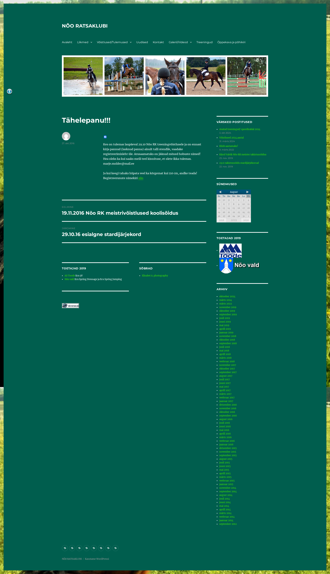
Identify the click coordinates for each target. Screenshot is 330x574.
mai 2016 (224, 430)
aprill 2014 (225, 509)
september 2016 (228, 415)
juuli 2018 (224, 347)
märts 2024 (225, 300)
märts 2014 (225, 513)
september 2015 (228, 455)
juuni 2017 (225, 383)
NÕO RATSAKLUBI (85, 26)
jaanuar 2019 (226, 332)
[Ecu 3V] (230, 250)
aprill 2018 (225, 354)
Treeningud (204, 42)
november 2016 (227, 408)
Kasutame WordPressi (97, 558)
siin (140, 178)
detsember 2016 (228, 404)
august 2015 (225, 459)
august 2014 (225, 495)
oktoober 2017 (227, 368)
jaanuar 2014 (226, 520)
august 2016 (226, 419)
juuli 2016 (224, 422)
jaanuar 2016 (226, 444)
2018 (221, 220)
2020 (246, 220)
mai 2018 (224, 350)
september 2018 (228, 343)
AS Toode (70, 275)
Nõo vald (69, 279)
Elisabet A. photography (155, 275)
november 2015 (227, 451)
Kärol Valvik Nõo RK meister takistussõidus (242, 154)
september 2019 (228, 314)
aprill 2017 (225, 390)
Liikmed (82, 42)
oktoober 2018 (227, 339)
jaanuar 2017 (226, 401)
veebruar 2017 (227, 397)
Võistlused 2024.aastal (231, 137)
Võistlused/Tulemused (112, 42)
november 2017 (227, 365)
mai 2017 (224, 386)
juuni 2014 (225, 502)
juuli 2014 (224, 498)
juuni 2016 (225, 426)
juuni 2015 (225, 466)
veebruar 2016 (227, 440)
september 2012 (228, 524)
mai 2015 (224, 469)
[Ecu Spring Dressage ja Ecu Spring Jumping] (243, 265)
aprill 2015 (225, 473)
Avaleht (67, 42)
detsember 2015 (228, 448)
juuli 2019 (224, 318)
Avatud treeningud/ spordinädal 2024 (239, 129)
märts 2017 (225, 394)
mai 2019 (224, 325)
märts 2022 (225, 303)
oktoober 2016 (227, 412)
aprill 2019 (225, 329)
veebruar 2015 (227, 480)
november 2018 (227, 336)
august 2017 (225, 375)
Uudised (142, 42)
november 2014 (227, 487)
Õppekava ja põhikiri (231, 42)
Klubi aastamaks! (228, 146)
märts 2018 (225, 357)
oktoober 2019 (227, 310)
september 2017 (228, 372)
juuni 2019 (225, 321)
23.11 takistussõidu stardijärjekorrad (239, 163)
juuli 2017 (224, 379)
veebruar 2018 (227, 361)
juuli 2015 (224, 462)
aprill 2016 (225, 433)
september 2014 (228, 491)
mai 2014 (224, 506)
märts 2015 (225, 477)
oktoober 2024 (227, 296)
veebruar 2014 (227, 516)
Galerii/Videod (178, 42)
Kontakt (158, 42)
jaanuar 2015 (226, 484)
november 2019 (227, 307)
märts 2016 (225, 437)
